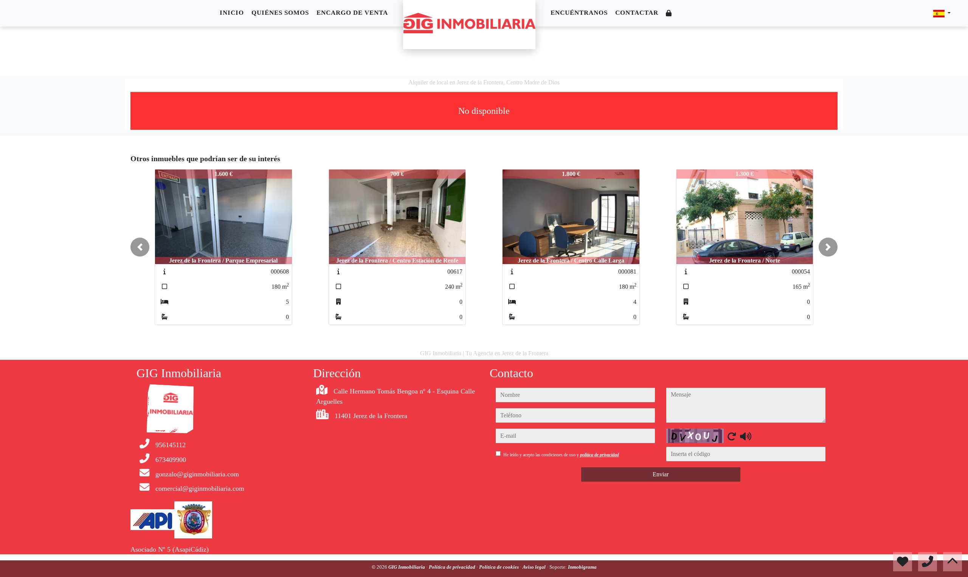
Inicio (232, 12)
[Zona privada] (669, 13)
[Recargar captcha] (732, 436)
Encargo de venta (352, 12)
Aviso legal (535, 567)
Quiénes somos (280, 12)
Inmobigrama (582, 567)
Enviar (661, 474)
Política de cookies (499, 567)
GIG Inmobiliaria (407, 567)
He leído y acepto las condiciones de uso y (561, 454)
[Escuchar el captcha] (746, 436)
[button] (139, 247)
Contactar (636, 12)
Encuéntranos (579, 12)
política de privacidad (599, 454)
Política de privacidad (452, 567)
